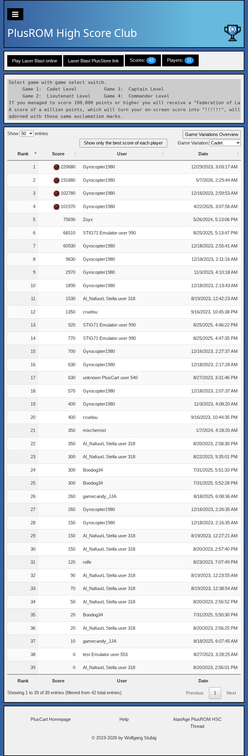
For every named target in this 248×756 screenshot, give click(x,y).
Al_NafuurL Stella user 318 (109, 298)
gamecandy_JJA (99, 496)
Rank (23, 153)
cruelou (90, 311)
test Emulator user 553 (105, 654)
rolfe (87, 562)
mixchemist (94, 430)
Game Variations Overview (211, 134)
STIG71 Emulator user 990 (109, 232)
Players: (179, 60)
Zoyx (88, 219)
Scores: (142, 60)
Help (124, 719)
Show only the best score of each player (123, 142)
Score (58, 153)
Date (203, 153)
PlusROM (72, 32)
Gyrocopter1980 (99, 166)
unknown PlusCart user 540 (110, 377)
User (122, 153)
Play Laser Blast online (34, 60)
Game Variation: (193, 142)
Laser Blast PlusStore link (93, 60)
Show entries (27, 133)
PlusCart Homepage (51, 719)
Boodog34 (93, 469)
